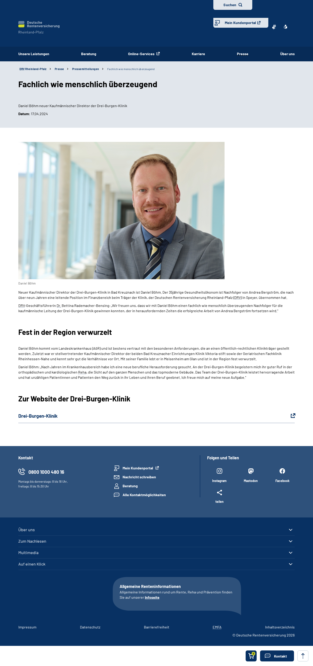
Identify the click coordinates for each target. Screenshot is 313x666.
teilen (219, 501)
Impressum (27, 627)
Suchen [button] (229, 5)
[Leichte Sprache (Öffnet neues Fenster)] (285, 27)
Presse (242, 53)
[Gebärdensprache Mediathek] (274, 27)
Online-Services (141, 53)
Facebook (282, 481)
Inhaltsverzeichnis (280, 627)
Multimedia (28, 552)
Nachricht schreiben (139, 477)
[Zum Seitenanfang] (302, 655)
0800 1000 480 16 (46, 472)
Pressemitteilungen (85, 68)
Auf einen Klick (31, 564)
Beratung (88, 53)
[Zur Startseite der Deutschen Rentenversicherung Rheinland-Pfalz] (39, 27)
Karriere (198, 53)
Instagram (219, 481)
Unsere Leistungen (33, 53)
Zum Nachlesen (32, 541)
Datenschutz (90, 627)
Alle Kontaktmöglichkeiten (144, 495)
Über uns (287, 53)
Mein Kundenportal (240, 22)
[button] (277, 655)
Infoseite (152, 597)
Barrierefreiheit (156, 627)
